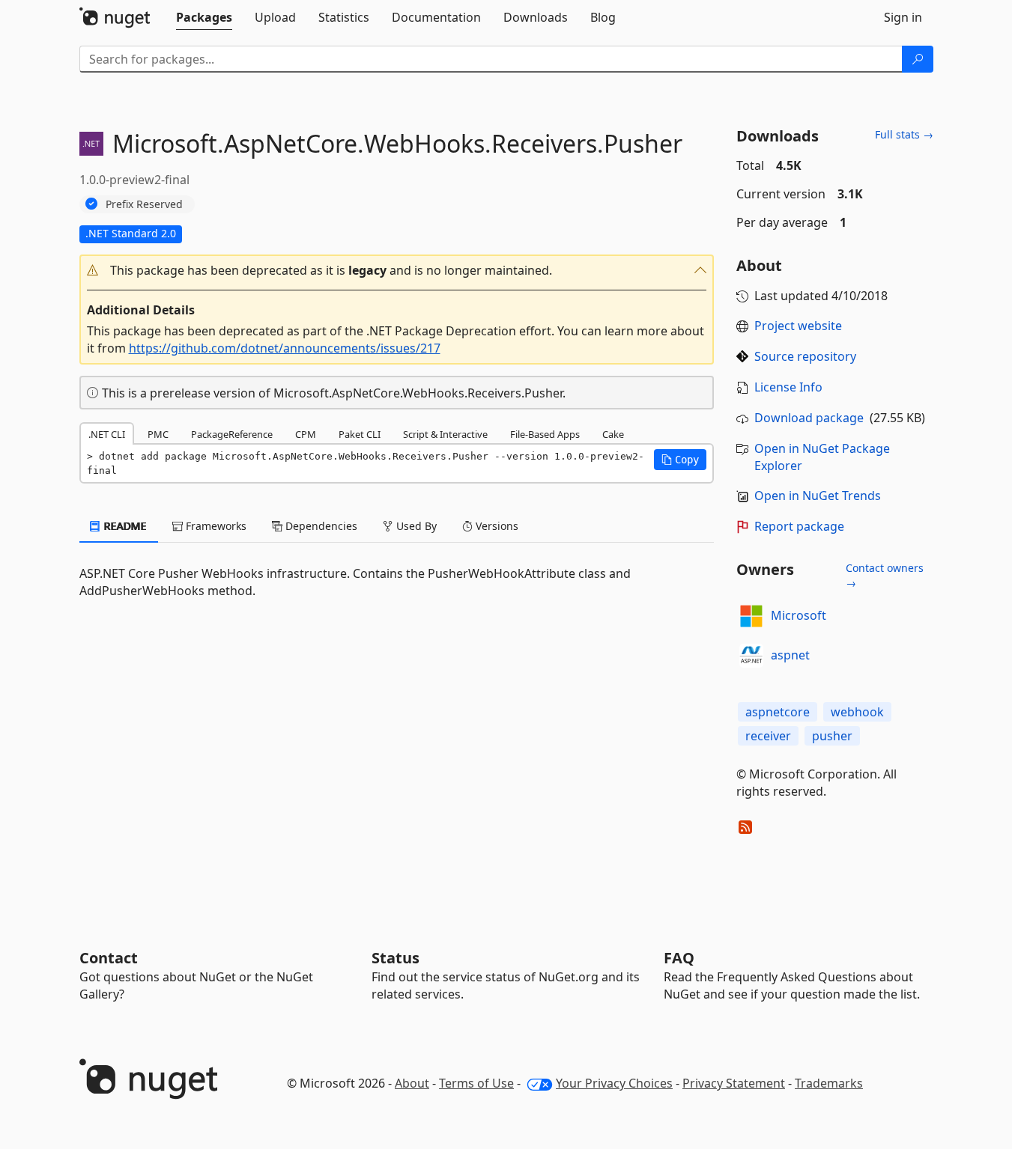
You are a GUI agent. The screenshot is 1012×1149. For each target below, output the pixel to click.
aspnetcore (777, 712)
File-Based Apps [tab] (545, 434)
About (412, 1083)
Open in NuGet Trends (817, 495)
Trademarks (829, 1083)
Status (395, 958)
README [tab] (124, 526)
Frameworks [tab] (214, 526)
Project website (798, 325)
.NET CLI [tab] (106, 434)
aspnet (790, 655)
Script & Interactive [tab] (445, 434)
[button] (397, 270)
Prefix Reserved (144, 204)
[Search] (917, 59)
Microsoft (798, 615)
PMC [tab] (158, 434)
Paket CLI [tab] (360, 434)
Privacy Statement (733, 1083)
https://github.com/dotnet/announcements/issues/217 (284, 348)
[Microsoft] (751, 616)
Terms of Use (476, 1083)
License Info (788, 387)
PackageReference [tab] (232, 434)
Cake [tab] (613, 434)
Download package (809, 417)
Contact (108, 958)
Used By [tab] (415, 526)
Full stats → (904, 134)
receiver (768, 736)
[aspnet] (751, 655)
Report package (799, 526)
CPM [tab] (305, 434)
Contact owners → (885, 575)
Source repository (805, 356)
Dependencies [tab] (319, 526)
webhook (857, 712)
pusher (832, 736)
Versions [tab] (495, 526)
